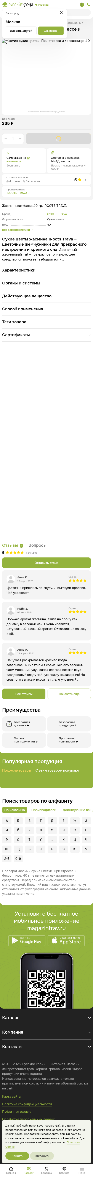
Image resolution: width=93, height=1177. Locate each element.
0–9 (18, 859)
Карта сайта (11, 1096)
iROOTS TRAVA (57, 214)
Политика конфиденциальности (27, 1104)
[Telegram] (82, 5)
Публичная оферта (16, 1112)
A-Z (6, 859)
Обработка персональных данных (28, 1119)
